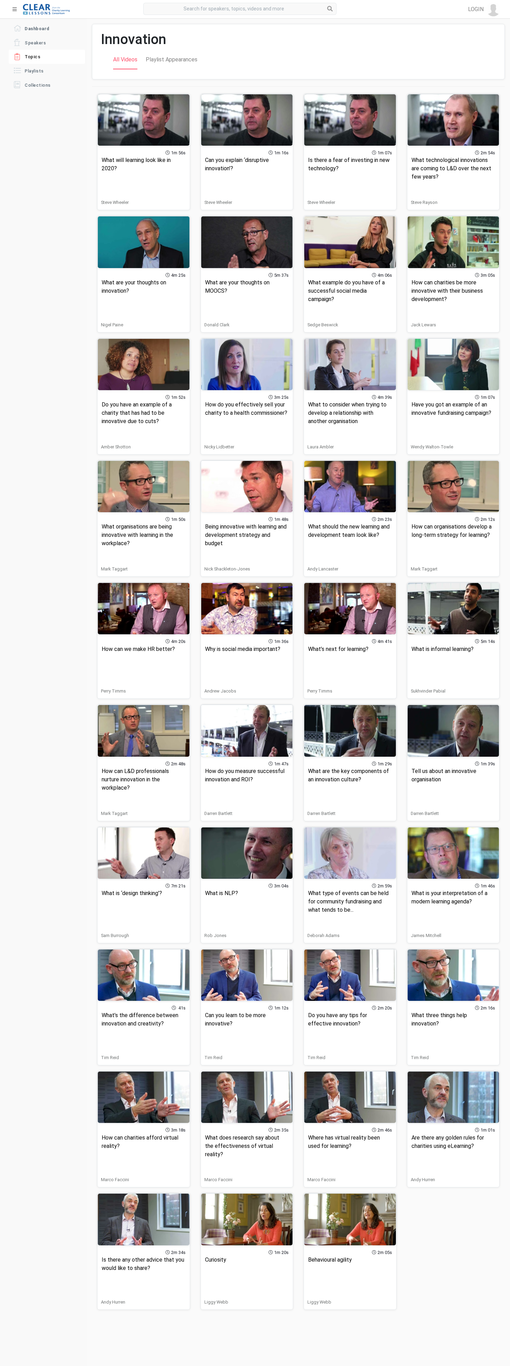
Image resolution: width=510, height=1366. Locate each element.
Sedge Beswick (322, 324)
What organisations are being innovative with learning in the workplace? (137, 535)
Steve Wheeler (115, 202)
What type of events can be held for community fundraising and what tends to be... (348, 901)
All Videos (125, 59)
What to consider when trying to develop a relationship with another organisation (347, 412)
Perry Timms (113, 691)
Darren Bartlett (218, 813)
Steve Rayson (424, 202)
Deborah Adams (323, 935)
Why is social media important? (242, 649)
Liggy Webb (216, 1302)
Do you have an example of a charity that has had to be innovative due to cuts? (137, 412)
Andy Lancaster (322, 569)
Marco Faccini (115, 1179)
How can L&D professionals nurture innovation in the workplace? (135, 779)
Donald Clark (216, 324)
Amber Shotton (116, 446)
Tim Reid (110, 1057)
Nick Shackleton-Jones (227, 569)
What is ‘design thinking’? (132, 893)
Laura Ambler (320, 446)
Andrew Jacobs (220, 691)
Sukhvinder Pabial (428, 691)
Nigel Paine (112, 324)
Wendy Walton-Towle (432, 446)
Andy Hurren (423, 1179)
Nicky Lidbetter (219, 446)
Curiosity (215, 1259)
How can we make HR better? (138, 649)
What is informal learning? (442, 649)
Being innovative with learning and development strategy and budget (246, 535)
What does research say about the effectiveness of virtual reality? (242, 1146)
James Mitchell (426, 935)
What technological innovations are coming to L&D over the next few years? (451, 168)
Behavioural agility (330, 1259)
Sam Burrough (115, 935)
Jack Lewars (423, 324)
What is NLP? (221, 893)
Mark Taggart (114, 569)
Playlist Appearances (171, 59)
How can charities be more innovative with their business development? (447, 290)
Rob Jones (215, 935)
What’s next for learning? (338, 649)
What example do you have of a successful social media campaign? (346, 290)
